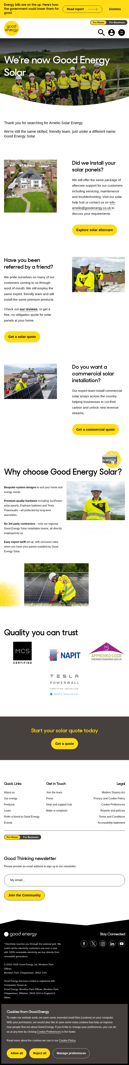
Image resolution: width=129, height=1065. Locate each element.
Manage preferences (71, 1055)
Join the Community (24, 895)
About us (9, 792)
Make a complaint (56, 810)
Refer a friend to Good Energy (21, 816)
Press (49, 798)
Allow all (19, 1055)
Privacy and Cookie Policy (109, 798)
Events (8, 822)
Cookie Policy (67, 1040)
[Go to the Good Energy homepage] (11, 28)
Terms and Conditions (112, 816)
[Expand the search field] (101, 32)
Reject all (41, 1055)
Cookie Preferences (49, 1031)
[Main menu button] (121, 32)
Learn (7, 810)
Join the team (54, 792)
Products (9, 804)
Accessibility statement (111, 822)
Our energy (10, 798)
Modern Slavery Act (113, 792)
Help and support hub (59, 804)
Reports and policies (112, 810)
